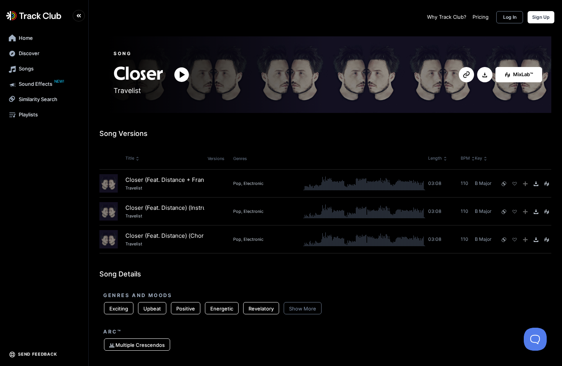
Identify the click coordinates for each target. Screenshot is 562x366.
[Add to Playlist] (525, 183)
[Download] (484, 75)
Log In (510, 17)
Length (435, 158)
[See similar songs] (503, 183)
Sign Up (541, 17)
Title (129, 158)
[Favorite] (514, 183)
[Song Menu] (546, 183)
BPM (465, 158)
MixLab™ (523, 74)
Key (478, 158)
